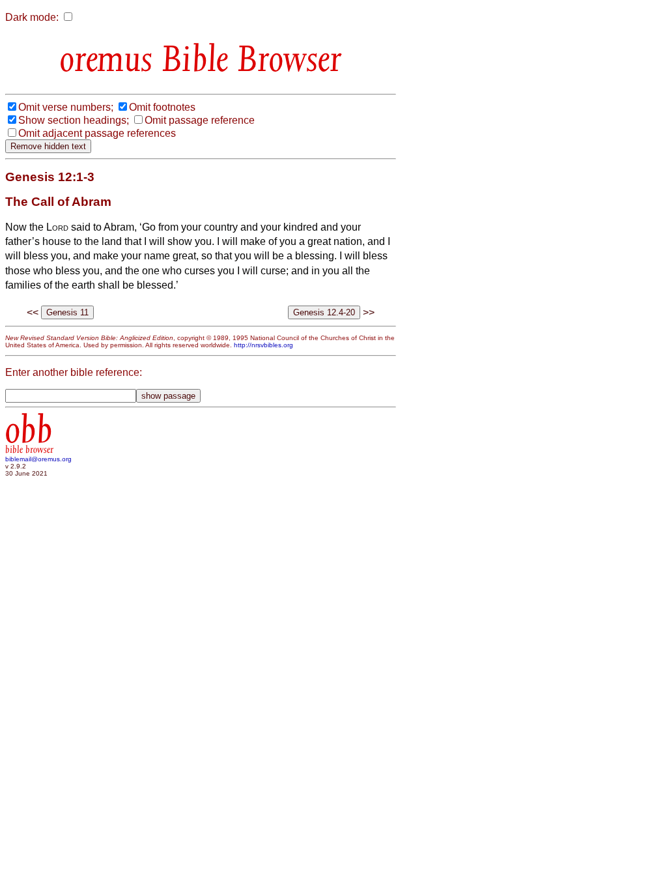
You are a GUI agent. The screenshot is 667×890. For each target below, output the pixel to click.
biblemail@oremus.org (38, 459)
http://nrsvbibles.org (263, 345)
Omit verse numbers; (65, 107)
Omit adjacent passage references (97, 133)
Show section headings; (73, 120)
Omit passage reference (200, 120)
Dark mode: (32, 17)
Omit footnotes (162, 107)
